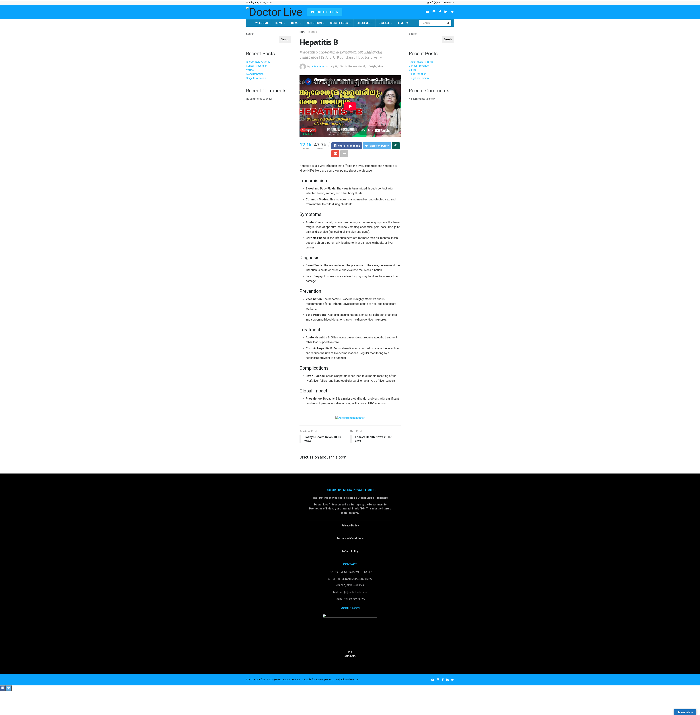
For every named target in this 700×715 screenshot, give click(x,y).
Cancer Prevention (256, 65)
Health (361, 66)
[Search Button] (448, 23)
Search (250, 33)
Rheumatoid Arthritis (258, 61)
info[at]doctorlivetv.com (442, 2)
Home (279, 23)
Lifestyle (363, 23)
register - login (326, 12)
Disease (384, 23)
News (295, 23)
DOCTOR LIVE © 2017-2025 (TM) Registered (268, 679)
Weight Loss (339, 23)
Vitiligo (250, 69)
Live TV (403, 23)
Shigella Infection (256, 78)
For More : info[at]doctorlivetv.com (342, 679)
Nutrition (314, 23)
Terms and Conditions (350, 538)
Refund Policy (350, 551)
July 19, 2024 (336, 66)
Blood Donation (255, 73)
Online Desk (317, 66)
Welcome (262, 23)
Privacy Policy (350, 525)
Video (381, 66)
